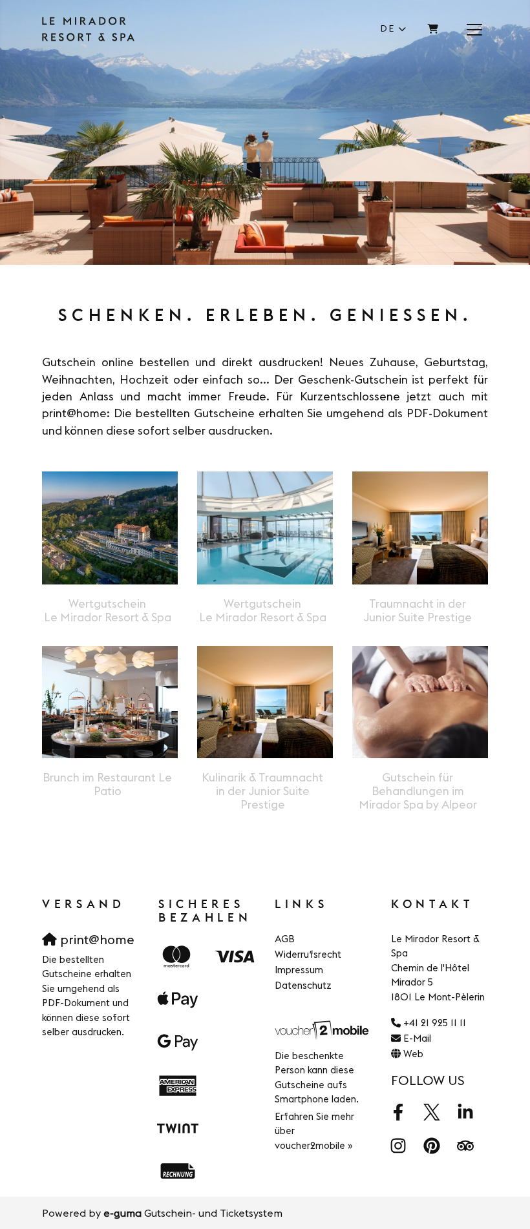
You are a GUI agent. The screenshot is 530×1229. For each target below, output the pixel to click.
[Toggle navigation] (474, 29)
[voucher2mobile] (323, 1029)
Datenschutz (303, 985)
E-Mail (417, 1038)
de (388, 28)
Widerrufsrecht (308, 954)
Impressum (299, 970)
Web (413, 1054)
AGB (285, 939)
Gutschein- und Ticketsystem (192, 1212)
